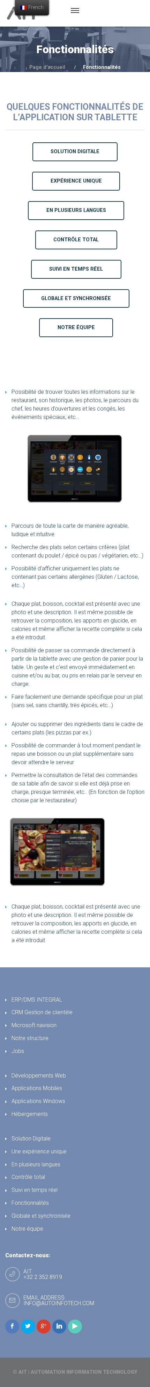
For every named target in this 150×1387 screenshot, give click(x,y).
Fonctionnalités (30, 1203)
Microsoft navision (34, 1025)
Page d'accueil (47, 67)
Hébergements (30, 1114)
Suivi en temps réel (35, 1190)
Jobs (18, 1051)
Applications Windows (38, 1101)
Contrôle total (28, 1177)
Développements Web (39, 1075)
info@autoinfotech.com (58, 1303)
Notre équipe (27, 1228)
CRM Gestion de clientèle (42, 1012)
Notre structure (30, 1038)
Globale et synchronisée (41, 1215)
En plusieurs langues (36, 1164)
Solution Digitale (31, 1138)
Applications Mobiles (37, 1088)
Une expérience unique (39, 1151)
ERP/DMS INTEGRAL (37, 999)
